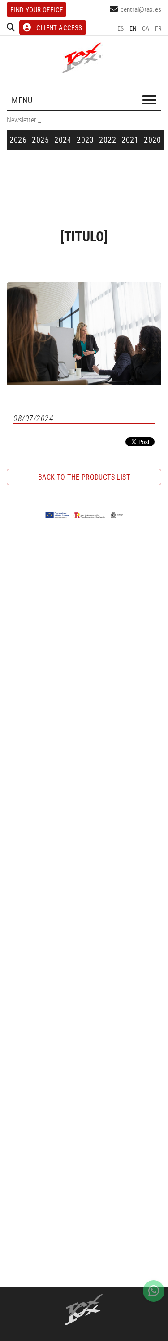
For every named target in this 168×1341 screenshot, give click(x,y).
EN (133, 28)
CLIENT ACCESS (59, 27)
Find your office (36, 9)
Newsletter (21, 120)
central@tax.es (141, 9)
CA (146, 28)
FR (158, 28)
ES (120, 28)
